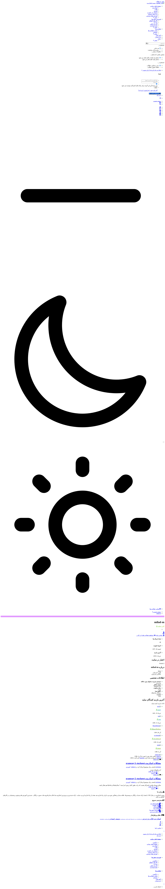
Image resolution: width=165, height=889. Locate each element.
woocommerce (102, 819)
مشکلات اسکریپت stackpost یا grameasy (143, 763)
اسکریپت (154, 7)
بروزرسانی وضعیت (153, 50)
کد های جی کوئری (152, 12)
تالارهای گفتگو (153, 21)
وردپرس (135, 819)
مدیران (155, 22)
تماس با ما (158, 828)
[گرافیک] (81, 113)
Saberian (141, 758)
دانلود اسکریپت (154, 803)
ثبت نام (159, 95)
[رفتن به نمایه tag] (159, 716)
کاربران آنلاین (153, 24)
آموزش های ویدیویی (151, 16)
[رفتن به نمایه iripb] (159, 745)
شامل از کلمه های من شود (149, 57)
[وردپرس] (81, 112)
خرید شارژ (158, 37)
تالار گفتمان (155, 805)
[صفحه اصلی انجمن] (81, 107)
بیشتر (155, 17)
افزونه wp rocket (139, 819)
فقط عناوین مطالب (153, 67)
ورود (156, 87)
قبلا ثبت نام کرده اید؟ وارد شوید (151, 70)
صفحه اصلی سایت (155, 6)
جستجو (155, 32)
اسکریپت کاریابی (128, 819)
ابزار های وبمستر (152, 14)
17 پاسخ (153, 773)
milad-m (158, 756)
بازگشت (155, 842)
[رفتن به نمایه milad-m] (158, 754)
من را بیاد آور (153, 85)
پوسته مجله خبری (122, 819)
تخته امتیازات (153, 25)
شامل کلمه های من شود (150, 59)
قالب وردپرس (147, 819)
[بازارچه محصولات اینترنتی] (81, 115)
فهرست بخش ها (156, 19)
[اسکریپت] (81, 109)
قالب (156, 9)
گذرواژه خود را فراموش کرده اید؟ (147, 90)
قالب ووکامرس (106, 819)
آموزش (128, 767)
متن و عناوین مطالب (153, 65)
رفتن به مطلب (160, 1)
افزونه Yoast (132, 819)
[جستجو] (147, 43)
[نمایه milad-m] (163, 632)
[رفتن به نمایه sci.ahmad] (157, 735)
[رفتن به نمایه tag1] (159, 706)
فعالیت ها (158, 29)
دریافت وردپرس (154, 812)
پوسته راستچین (114, 819)
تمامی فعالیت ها (152, 30)
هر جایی (156, 48)
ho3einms (158, 767)
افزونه (155, 11)
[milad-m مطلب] (163, 633)
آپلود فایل (158, 35)
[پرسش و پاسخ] (81, 110)
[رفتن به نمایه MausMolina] (157, 725)
